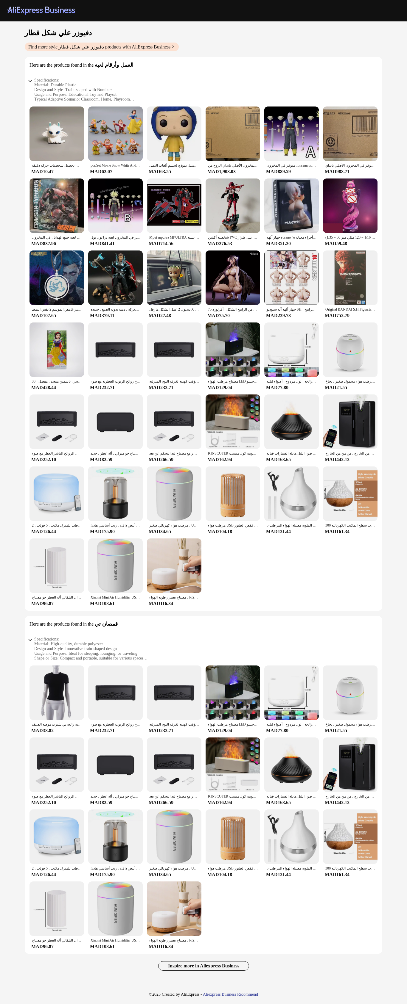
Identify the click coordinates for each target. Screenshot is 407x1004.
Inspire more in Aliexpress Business (203, 965)
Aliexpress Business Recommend (230, 994)
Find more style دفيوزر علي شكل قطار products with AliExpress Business (99, 46)
